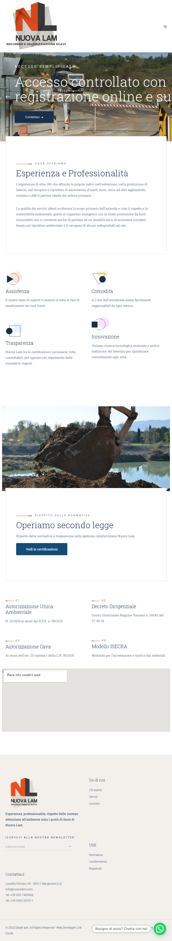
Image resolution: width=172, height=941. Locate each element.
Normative (96, 855)
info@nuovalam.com (19, 889)
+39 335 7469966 (21, 895)
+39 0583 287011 (21, 900)
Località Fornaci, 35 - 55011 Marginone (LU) (33, 883)
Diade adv (22, 927)
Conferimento (98, 861)
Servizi (93, 796)
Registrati (95, 868)
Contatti (94, 803)
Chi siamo (95, 790)
